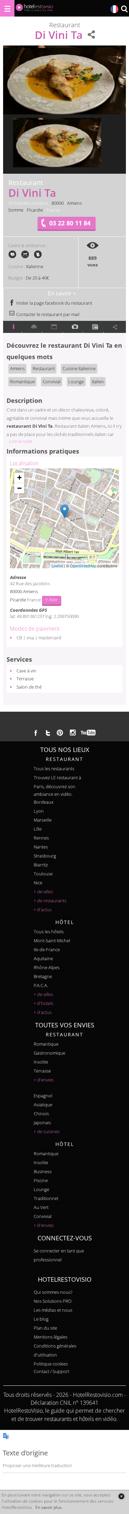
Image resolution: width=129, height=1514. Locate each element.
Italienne (34, 266)
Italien (98, 381)
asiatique (43, 1104)
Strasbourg (45, 856)
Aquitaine (43, 958)
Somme (15, 210)
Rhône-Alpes (47, 967)
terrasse (42, 1071)
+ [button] (19, 477)
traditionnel (46, 1198)
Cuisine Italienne (79, 368)
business (43, 1171)
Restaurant (44, 368)
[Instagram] (73, 733)
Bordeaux (43, 802)
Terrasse (25, 678)
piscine (41, 1180)
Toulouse (43, 874)
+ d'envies (44, 1080)
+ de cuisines (47, 1131)
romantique (46, 1044)
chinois (41, 1113)
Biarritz (41, 865)
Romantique (22, 381)
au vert (41, 1207)
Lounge (76, 381)
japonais (42, 1122)
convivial (43, 1216)
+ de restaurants (50, 900)
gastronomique (49, 1053)
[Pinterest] (60, 732)
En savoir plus (48, 1507)
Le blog (41, 1319)
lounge (41, 1189)
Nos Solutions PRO (53, 1301)
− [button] (19, 488)
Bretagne (43, 976)
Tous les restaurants (54, 768)
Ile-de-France (47, 949)
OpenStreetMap (83, 565)
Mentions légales (50, 1337)
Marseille (43, 820)
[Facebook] (36, 732)
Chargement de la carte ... (63, 518)
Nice (38, 883)
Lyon (39, 811)
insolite (41, 1062)
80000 (58, 203)
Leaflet (57, 565)
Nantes (41, 847)
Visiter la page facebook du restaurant (53, 303)
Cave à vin (26, 671)
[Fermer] (121, 1496)
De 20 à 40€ (37, 278)
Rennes (41, 838)
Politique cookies (51, 1364)
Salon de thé (29, 687)
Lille (38, 829)
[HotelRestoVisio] (34, 9)
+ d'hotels (43, 1003)
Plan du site (45, 1328)
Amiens (74, 203)
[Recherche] (124, 9)
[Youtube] (88, 732)
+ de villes (43, 891)
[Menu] (7, 8)
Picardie (35, 210)
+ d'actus (43, 909)
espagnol (43, 1096)
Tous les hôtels (49, 931)
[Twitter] (48, 732)
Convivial (52, 381)
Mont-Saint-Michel (52, 940)
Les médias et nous (53, 1310)
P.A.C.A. (41, 985)
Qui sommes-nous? (53, 1292)
